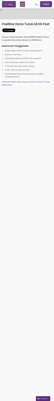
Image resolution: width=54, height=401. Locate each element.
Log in (46, 4)
